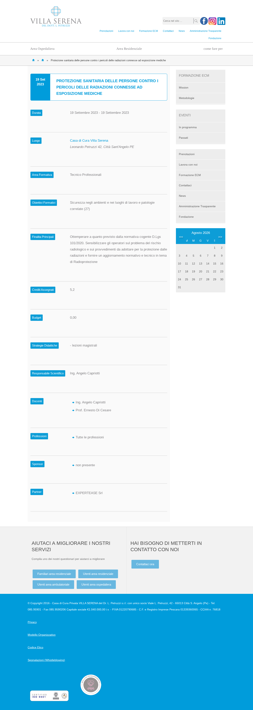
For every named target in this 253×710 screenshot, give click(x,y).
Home (33, 60)
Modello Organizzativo (42, 634)
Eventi (43, 60)
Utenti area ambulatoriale (53, 584)
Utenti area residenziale (98, 573)
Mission (183, 87)
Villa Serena (56, 16)
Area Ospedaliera (42, 49)
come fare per (213, 49)
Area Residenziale (129, 49)
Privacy (32, 622)
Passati (183, 137)
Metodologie (186, 98)
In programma (188, 127)
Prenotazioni (106, 31)
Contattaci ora (145, 564)
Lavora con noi (126, 31)
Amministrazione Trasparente (205, 31)
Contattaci (168, 31)
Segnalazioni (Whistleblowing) (46, 660)
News (182, 31)
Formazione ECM (148, 31)
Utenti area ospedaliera (96, 584)
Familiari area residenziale (54, 573)
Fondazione (215, 38)
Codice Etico (35, 647)
